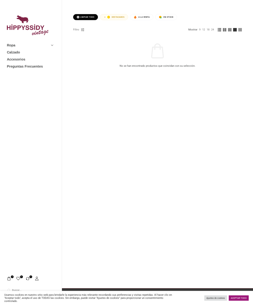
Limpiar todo (87, 17)
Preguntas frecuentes (25, 66)
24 (212, 29)
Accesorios (16, 59)
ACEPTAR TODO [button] (239, 298)
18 (208, 29)
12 (203, 29)
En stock (168, 17)
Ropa (11, 45)
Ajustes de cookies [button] (215, 298)
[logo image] (28, 25)
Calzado (13, 52)
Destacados (118, 17)
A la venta (144, 17)
